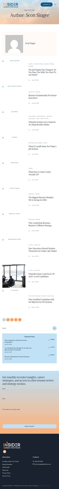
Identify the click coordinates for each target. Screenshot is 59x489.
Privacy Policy (6, 473)
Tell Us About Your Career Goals (11, 409)
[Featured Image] (13, 72)
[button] (47, 4)
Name (3, 388)
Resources (5, 470)
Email (3, 398)
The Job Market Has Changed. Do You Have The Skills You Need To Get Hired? (42, 72)
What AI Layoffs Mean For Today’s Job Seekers (42, 147)
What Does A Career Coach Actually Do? (40, 173)
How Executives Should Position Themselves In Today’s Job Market (43, 249)
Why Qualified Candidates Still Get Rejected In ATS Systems (41, 300)
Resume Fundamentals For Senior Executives (42, 96)
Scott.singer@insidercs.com (43, 464)
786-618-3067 (39, 461)
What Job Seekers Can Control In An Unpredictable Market (42, 123)
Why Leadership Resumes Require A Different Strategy (40, 224)
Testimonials (5, 467)
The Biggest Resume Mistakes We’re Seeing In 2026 (41, 198)
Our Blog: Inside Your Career (10, 461)
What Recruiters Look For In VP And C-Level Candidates (41, 275)
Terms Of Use (6, 476)
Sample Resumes (7, 464)
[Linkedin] (4, 451)
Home (25, 10)
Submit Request (29, 426)
